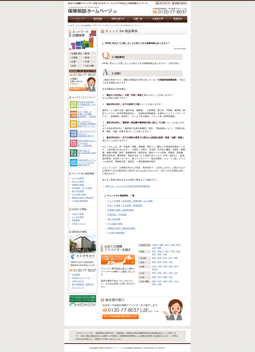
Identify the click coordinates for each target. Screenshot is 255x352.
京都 (165, 266)
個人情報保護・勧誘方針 (83, 284)
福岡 (154, 281)
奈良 (176, 266)
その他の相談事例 (116, 233)
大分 (176, 281)
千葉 (172, 251)
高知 (171, 277)
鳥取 (154, 273)
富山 (165, 258)
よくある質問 (78, 217)
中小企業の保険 (115, 224)
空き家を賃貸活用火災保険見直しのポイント (87, 104)
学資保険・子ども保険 (82, 188)
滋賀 (171, 266)
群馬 (159, 254)
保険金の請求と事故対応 (83, 198)
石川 (171, 258)
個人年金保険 (114, 219)
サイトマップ (78, 287)
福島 (159, 248)
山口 (176, 273)
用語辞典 (76, 220)
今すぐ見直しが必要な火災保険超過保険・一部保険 (87, 114)
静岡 (165, 262)
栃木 (154, 254)
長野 (159, 258)
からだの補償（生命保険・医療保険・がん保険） (131, 201)
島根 (159, 273)
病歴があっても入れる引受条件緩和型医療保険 (127, 186)
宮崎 (154, 284)
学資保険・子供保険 (117, 215)
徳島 (154, 277)
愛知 (154, 262)
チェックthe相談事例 (83, 25)
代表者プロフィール (81, 278)
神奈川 (160, 251)
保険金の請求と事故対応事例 (121, 228)
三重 (171, 262)
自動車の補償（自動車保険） (121, 210)
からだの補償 (78, 178)
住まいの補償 (78, 181)
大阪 (154, 266)
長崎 (165, 281)
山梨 (165, 254)
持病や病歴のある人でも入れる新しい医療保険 (87, 143)
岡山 (165, 273)
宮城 (172, 245)
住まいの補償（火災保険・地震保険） (126, 205)
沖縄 (159, 284)
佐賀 (159, 281)
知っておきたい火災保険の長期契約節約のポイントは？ (87, 123)
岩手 (167, 245)
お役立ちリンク (79, 223)
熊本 (171, 281)
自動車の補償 (78, 185)
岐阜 (159, 262)
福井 (176, 258)
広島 (171, 273)
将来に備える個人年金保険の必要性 (87, 152)
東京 (154, 251)
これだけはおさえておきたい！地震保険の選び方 (87, 133)
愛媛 (165, 277)
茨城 (178, 251)
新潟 (154, 258)
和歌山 (155, 269)
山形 (154, 248)
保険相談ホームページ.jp (114, 348)
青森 (161, 245)
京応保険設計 (159, 348)
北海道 (155, 245)
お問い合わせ (78, 281)
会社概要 (76, 274)
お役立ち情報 (78, 214)
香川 (159, 277)
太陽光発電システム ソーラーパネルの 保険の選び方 (87, 162)
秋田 (178, 245)
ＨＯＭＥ (71, 25)
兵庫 (159, 266)
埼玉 (167, 251)
